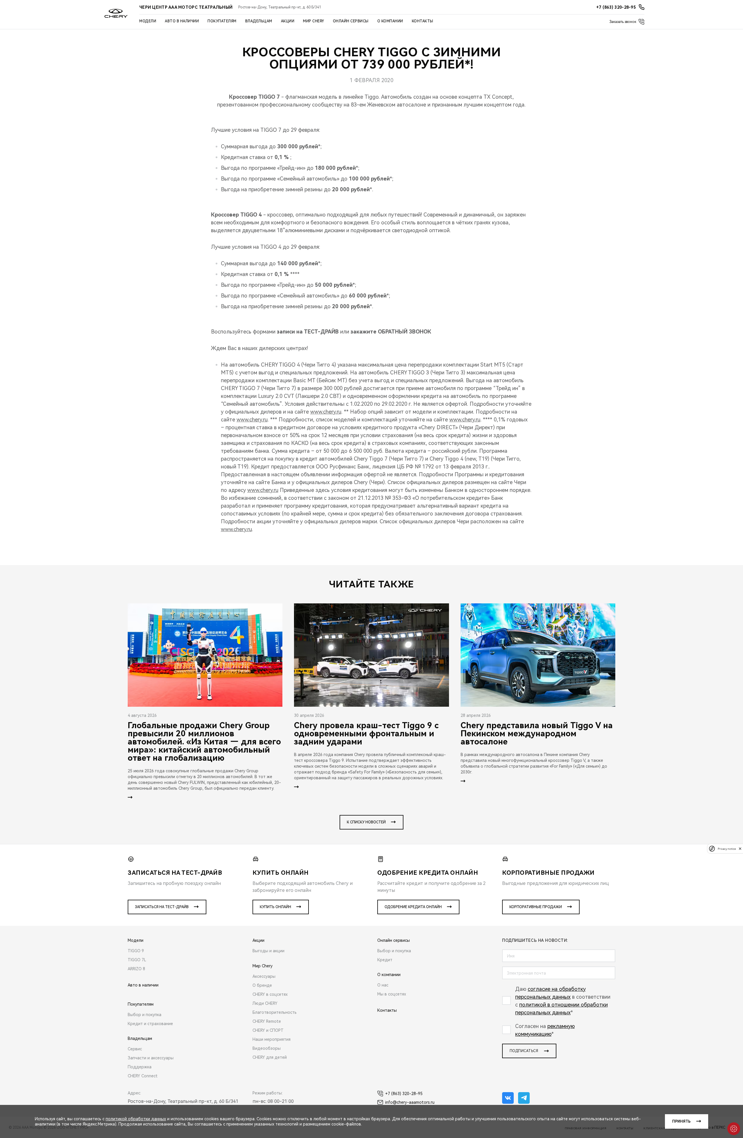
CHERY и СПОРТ (268, 1030)
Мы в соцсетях (391, 994)
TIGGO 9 (136, 950)
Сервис (135, 1049)
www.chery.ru (325, 412)
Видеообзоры (267, 1048)
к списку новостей (366, 822)
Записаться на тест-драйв (162, 907)
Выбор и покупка (144, 1014)
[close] (740, 848)
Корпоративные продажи (535, 907)
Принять (681, 1121)
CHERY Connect (143, 1076)
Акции (288, 21)
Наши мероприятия (272, 1039)
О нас (382, 985)
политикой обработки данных (136, 1119)
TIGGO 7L (137, 959)
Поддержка (140, 1067)
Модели (147, 21)
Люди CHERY (265, 1003)
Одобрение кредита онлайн (413, 907)
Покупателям (222, 21)
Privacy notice (727, 848)
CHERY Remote (267, 1021)
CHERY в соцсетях (270, 994)
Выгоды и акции (268, 950)
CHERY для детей (270, 1057)
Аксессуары (264, 976)
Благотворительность (275, 1012)
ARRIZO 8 (136, 968)
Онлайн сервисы (351, 21)
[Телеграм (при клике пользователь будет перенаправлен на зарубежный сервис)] (524, 1098)
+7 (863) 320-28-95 (404, 1093)
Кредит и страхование (150, 1023)
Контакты (422, 21)
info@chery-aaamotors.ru (409, 1102)
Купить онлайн (275, 907)
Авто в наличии (182, 21)
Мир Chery (313, 21)
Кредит (384, 959)
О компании (390, 21)
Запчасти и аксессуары (151, 1058)
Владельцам (258, 21)
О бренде (262, 985)
